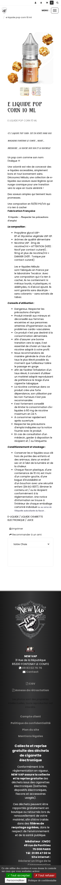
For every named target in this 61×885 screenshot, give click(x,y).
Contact (32, 672)
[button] (58, 2)
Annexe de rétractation (32, 690)
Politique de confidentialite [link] (42, 880)
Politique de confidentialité (30, 723)
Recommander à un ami (27, 534)
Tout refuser (46, 875)
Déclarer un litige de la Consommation (34, 863)
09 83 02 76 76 (32, 668)
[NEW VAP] (4, 10)
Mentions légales (30, 736)
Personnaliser (16, 880)
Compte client (30, 716)
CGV (31, 684)
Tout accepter (20, 875)
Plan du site (30, 730)
